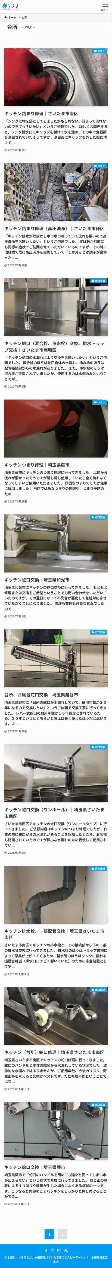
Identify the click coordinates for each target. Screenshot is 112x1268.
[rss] (65, 1250)
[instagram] (59, 1250)
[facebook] (46, 1250)
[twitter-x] (52, 1250)
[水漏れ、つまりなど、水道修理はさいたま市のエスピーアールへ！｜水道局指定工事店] (10, 6)
